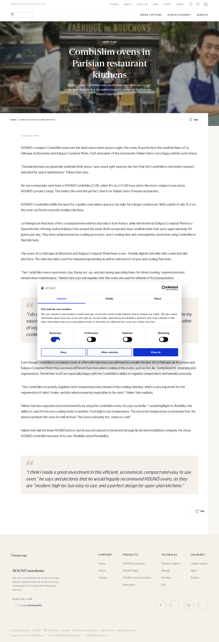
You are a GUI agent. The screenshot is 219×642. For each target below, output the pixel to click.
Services (202, 15)
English (179, 4)
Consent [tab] (61, 298)
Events (102, 570)
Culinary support (199, 563)
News (155, 4)
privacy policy (35, 605)
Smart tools (142, 4)
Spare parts (129, 584)
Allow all (155, 352)
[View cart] (206, 4)
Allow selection (109, 352)
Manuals (165, 570)
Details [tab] (110, 298)
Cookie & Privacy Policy (96, 635)
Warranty (166, 577)
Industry (128, 4)
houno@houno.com (126, 630)
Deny (63, 352)
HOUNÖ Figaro (131, 570)
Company (114, 4)
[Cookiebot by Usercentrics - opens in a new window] (164, 288)
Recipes (195, 577)
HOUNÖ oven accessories (137, 577)
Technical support (170, 563)
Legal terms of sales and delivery (27, 635)
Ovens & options (151, 15)
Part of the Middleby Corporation (64, 635)
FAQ (163, 584)
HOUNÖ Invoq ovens (134, 563)
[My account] (198, 4)
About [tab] (157, 298)
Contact (167, 4)
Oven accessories (179, 15)
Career (101, 563)
